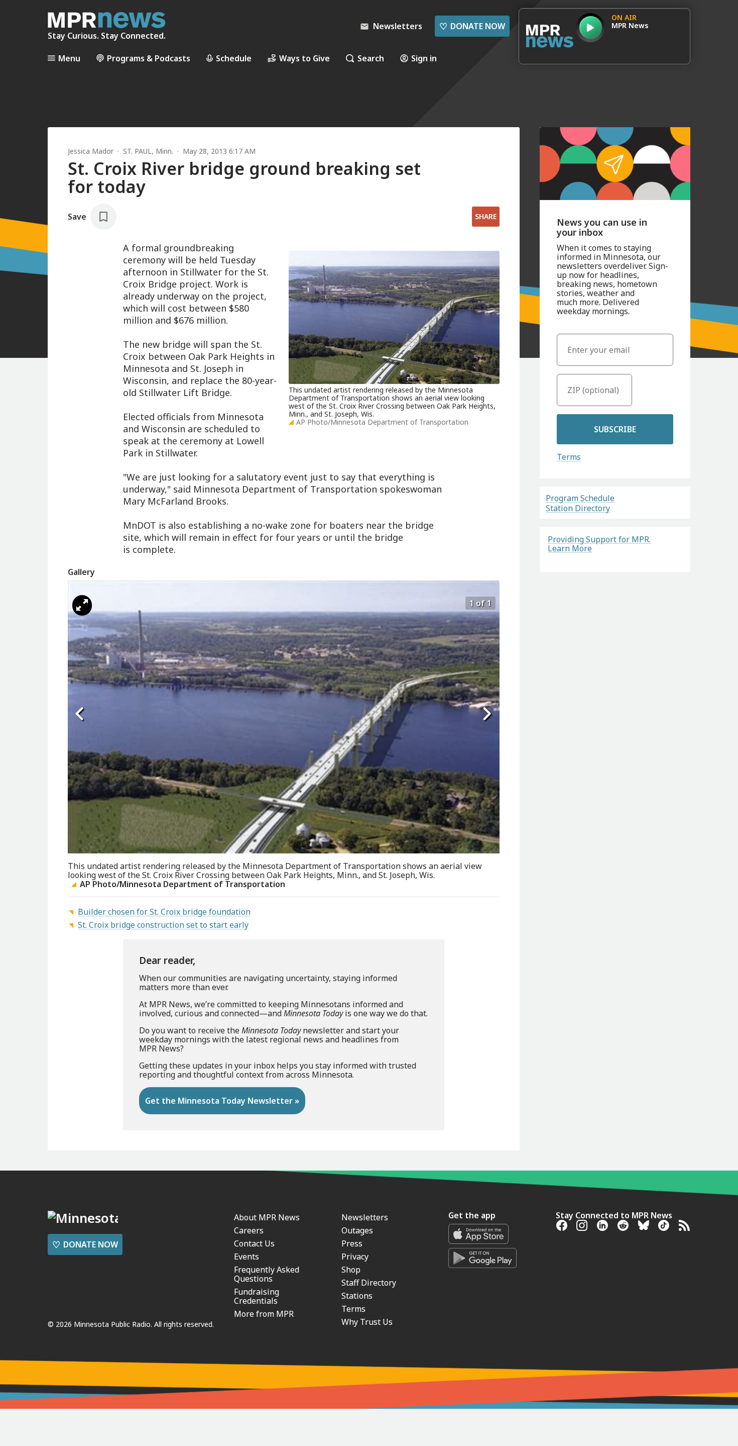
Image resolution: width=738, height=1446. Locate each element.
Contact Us (254, 1243)
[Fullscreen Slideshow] (82, 605)
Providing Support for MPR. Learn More (599, 544)
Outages (357, 1230)
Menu (69, 58)
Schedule (234, 58)
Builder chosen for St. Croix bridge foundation (164, 911)
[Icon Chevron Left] (80, 713)
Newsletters (364, 1217)
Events (246, 1256)
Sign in (424, 58)
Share (486, 216)
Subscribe (615, 429)
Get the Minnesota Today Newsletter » (222, 1100)
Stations (357, 1295)
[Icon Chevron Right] (487, 713)
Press (351, 1243)
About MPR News (267, 1217)
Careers (249, 1230)
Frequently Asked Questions (266, 1274)
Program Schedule (580, 498)
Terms (569, 456)
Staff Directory (368, 1282)
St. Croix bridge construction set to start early (163, 924)
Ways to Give (304, 58)
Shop (350, 1269)
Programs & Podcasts (148, 58)
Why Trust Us (367, 1321)
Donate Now (472, 26)
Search (370, 58)
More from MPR (264, 1313)
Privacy (354, 1256)
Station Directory (578, 508)
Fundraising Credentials (256, 1296)
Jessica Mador (90, 151)
